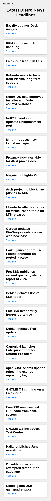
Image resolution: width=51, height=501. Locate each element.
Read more (11, 33)
